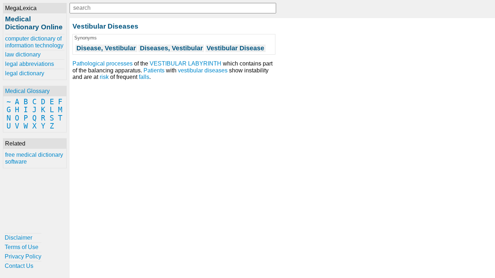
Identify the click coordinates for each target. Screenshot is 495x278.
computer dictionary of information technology (34, 41)
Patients (154, 70)
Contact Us (19, 266)
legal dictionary (24, 73)
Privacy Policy (23, 256)
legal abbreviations (29, 64)
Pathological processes (102, 63)
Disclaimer (18, 238)
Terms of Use (21, 247)
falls (144, 77)
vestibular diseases (203, 70)
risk (104, 77)
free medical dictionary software (34, 158)
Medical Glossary (27, 91)
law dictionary (23, 54)
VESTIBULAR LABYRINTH (185, 63)
